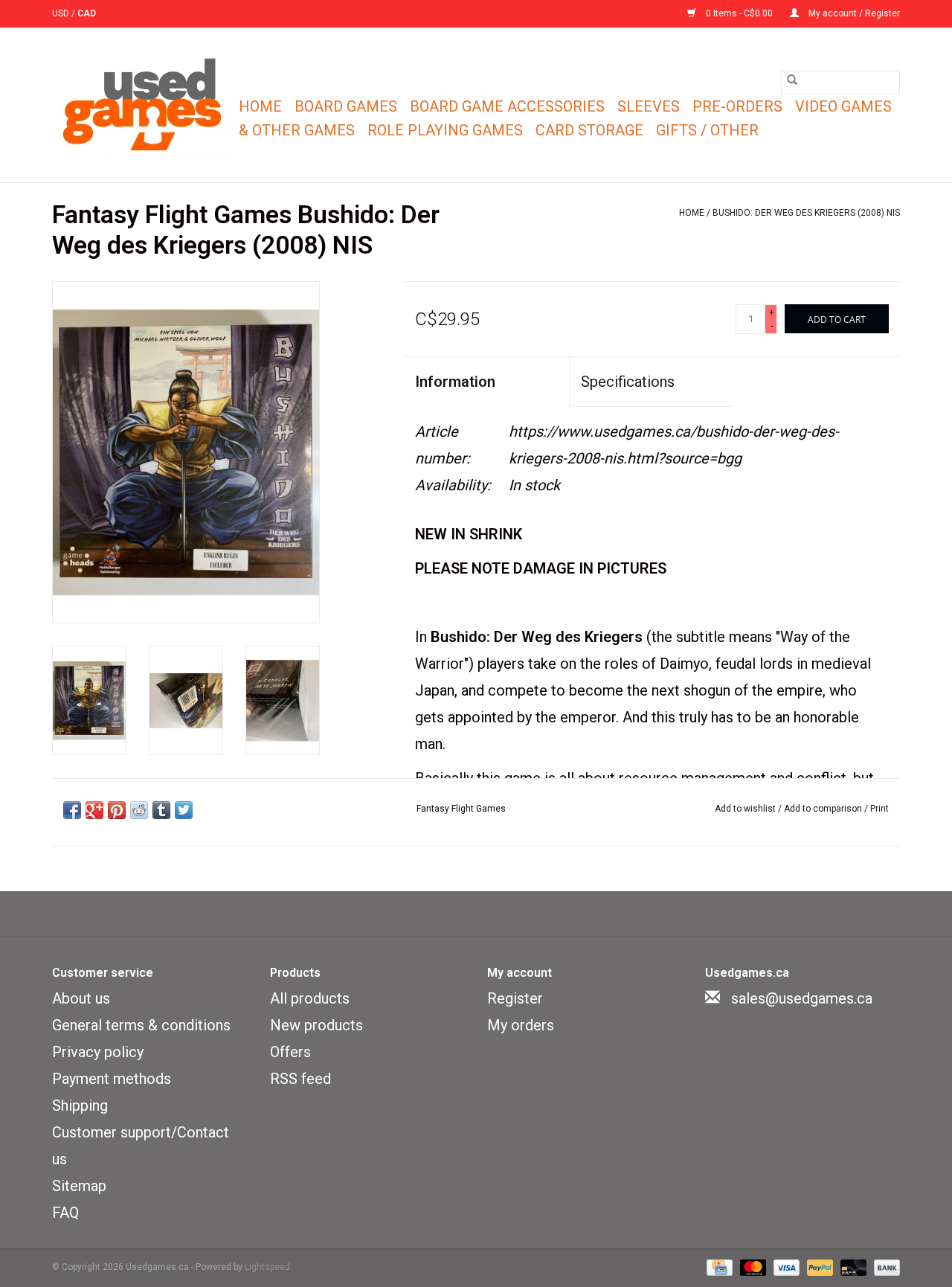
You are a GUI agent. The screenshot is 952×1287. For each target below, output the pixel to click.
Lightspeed (267, 1267)
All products (310, 998)
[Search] (792, 80)
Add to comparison (824, 808)
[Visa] (785, 1267)
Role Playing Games (445, 130)
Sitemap (79, 1186)
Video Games (843, 106)
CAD (86, 13)
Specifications (628, 382)
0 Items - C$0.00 (739, 13)
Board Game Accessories (507, 106)
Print (879, 808)
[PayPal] (818, 1267)
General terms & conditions (141, 1025)
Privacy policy (98, 1052)
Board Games (346, 106)
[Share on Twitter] (184, 810)
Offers (290, 1052)
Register (515, 998)
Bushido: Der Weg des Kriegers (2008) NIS (806, 213)
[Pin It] (117, 810)
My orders (520, 1025)
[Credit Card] (717, 1267)
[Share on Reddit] (139, 810)
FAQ (65, 1213)
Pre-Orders (737, 106)
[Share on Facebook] (72, 810)
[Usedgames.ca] (143, 105)
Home (260, 106)
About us (81, 998)
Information (455, 382)
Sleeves (648, 106)
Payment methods (111, 1079)
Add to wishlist (746, 808)
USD (61, 13)
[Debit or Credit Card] (852, 1267)
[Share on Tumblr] (161, 810)
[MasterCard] (751, 1267)
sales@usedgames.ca (801, 998)
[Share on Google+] (94, 810)
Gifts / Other (707, 130)
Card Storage (589, 130)
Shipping (80, 1105)
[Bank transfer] (884, 1267)
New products (316, 1025)
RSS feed (300, 1079)
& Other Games (297, 130)
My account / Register (853, 13)
